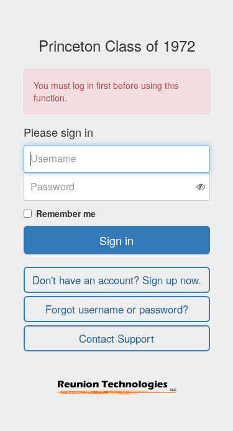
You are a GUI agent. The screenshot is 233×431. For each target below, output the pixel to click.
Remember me (66, 213)
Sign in (116, 240)
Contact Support (116, 338)
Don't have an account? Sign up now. (116, 279)
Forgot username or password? (116, 309)
